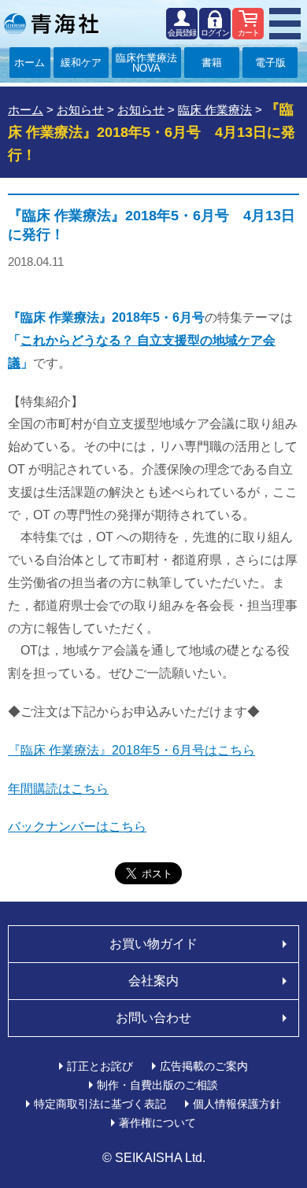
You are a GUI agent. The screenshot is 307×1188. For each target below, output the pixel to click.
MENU (285, 23)
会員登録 (182, 32)
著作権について (157, 1122)
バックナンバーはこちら (77, 826)
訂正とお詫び (100, 1066)
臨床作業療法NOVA (146, 63)
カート (248, 32)
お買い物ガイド (153, 943)
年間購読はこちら (58, 788)
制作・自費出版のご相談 (157, 1085)
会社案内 (153, 980)
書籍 (212, 62)
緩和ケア (81, 62)
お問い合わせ (153, 1017)
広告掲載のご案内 (204, 1066)
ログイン (215, 32)
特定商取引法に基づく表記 (100, 1104)
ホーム (29, 62)
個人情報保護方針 (237, 1104)
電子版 (270, 62)
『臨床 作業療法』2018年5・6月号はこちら (131, 750)
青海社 (51, 23)
